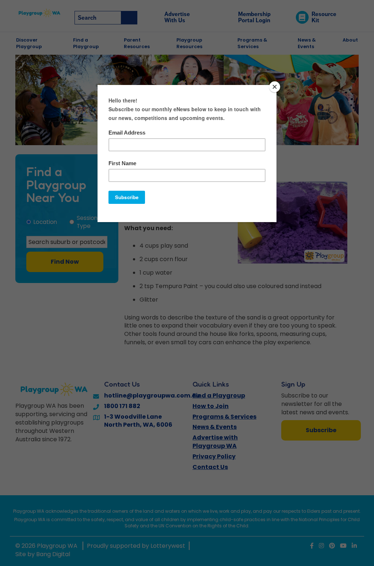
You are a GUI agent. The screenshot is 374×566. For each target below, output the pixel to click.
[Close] (274, 86)
